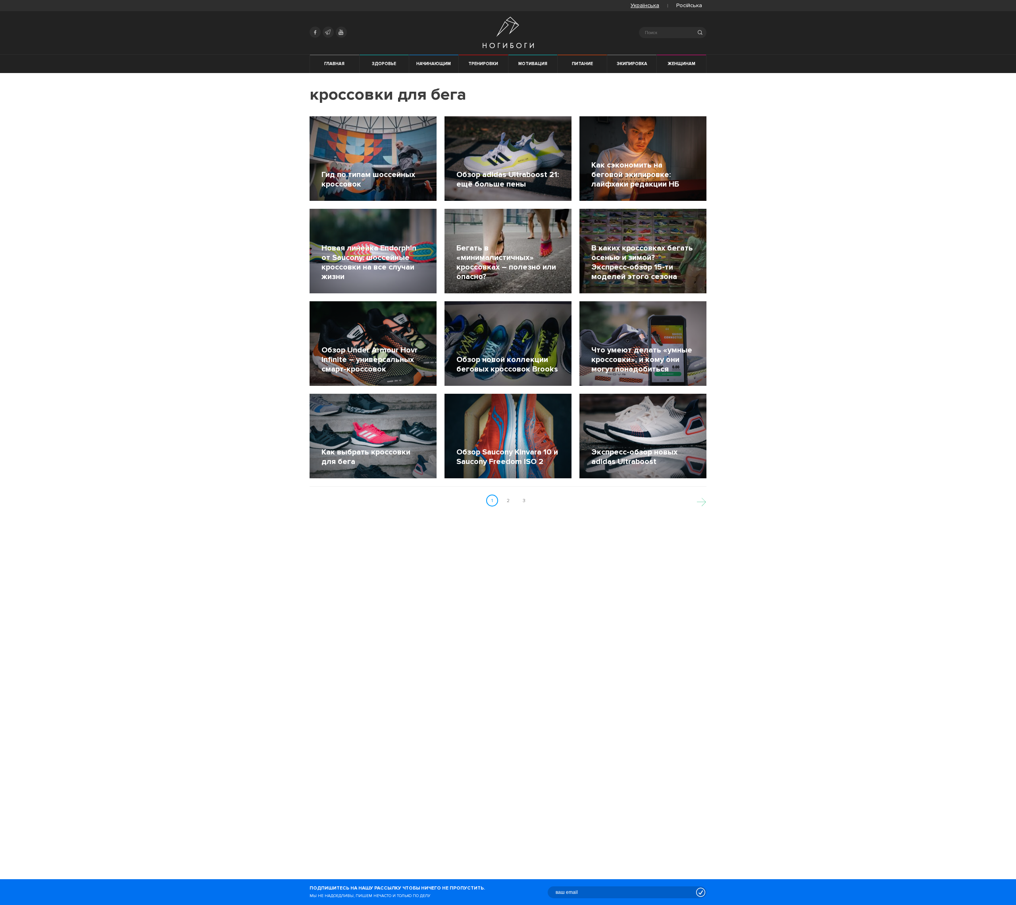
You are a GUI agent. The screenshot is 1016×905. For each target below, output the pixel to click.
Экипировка (632, 63)
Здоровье (384, 63)
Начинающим (433, 63)
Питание (582, 63)
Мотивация (532, 63)
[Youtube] (341, 32)
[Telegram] (328, 32)
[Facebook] (315, 32)
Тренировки (483, 63)
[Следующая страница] (701, 501)
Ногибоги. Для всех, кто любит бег (508, 32)
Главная (334, 63)
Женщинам (681, 63)
